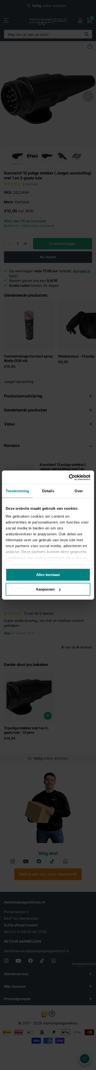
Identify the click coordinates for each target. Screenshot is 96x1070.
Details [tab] (48, 491)
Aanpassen (45, 589)
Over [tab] (79, 491)
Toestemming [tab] (17, 491)
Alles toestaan (48, 575)
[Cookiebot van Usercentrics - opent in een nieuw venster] (69, 477)
